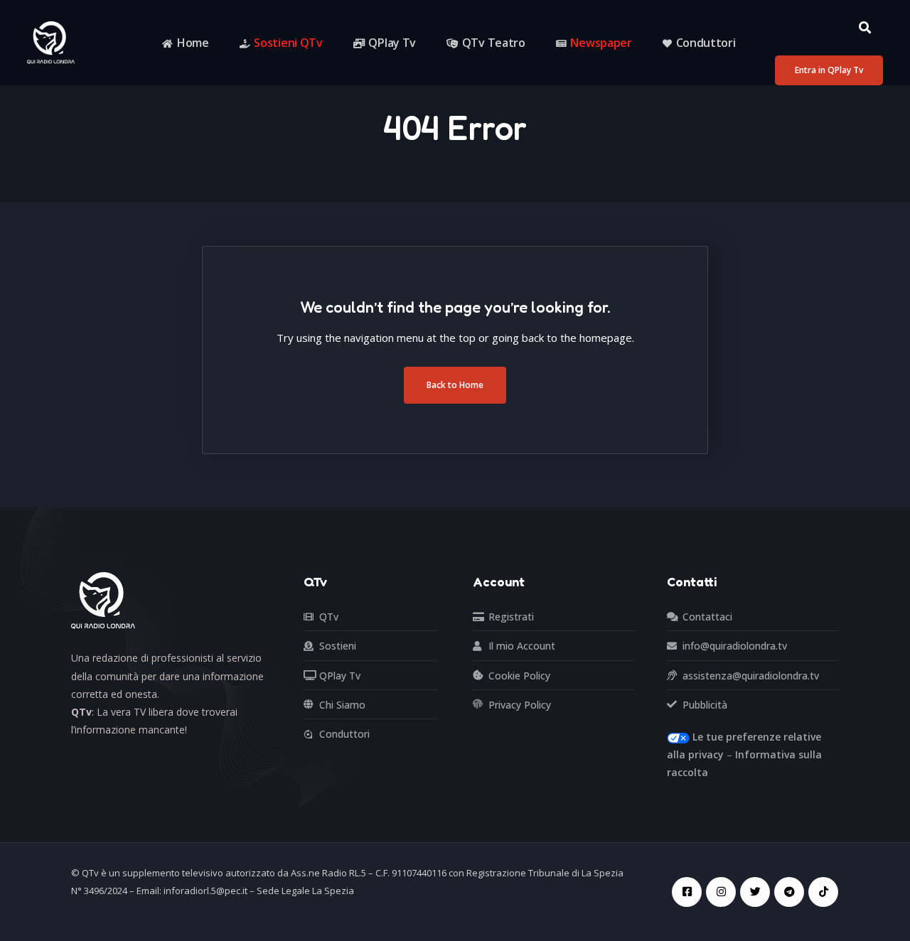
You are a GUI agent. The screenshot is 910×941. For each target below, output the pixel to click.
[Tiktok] (823, 892)
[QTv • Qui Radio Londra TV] (51, 41)
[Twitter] (755, 892)
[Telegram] (789, 892)
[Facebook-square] (687, 892)
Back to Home (455, 385)
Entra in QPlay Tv (829, 70)
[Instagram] (721, 892)
